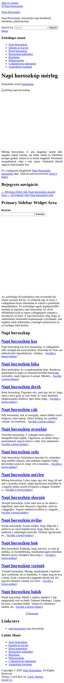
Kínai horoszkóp (18, 50)
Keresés (6, 210)
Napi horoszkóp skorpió (23, 497)
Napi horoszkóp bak (19, 543)
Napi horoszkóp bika (20, 364)
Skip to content (9, 2)
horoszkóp (28, 84)
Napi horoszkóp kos (19, 341)
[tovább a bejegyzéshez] (41, 421)
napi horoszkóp (17, 628)
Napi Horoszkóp (10, 12)
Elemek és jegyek (18, 47)
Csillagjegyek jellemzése (22, 63)
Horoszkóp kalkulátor (21, 54)
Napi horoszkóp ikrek (21, 386)
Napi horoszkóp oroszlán (24, 429)
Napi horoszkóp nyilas (21, 520)
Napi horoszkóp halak (21, 591)
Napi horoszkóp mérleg (22, 474)
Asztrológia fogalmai (20, 66)
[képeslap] (32, 613)
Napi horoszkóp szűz (20, 452)
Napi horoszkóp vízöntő (22, 565)
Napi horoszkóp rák (19, 409)
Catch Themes (35, 676)
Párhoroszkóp (16, 60)
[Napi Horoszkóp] (12, 6)
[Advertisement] (32, 121)
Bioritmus (14, 57)
